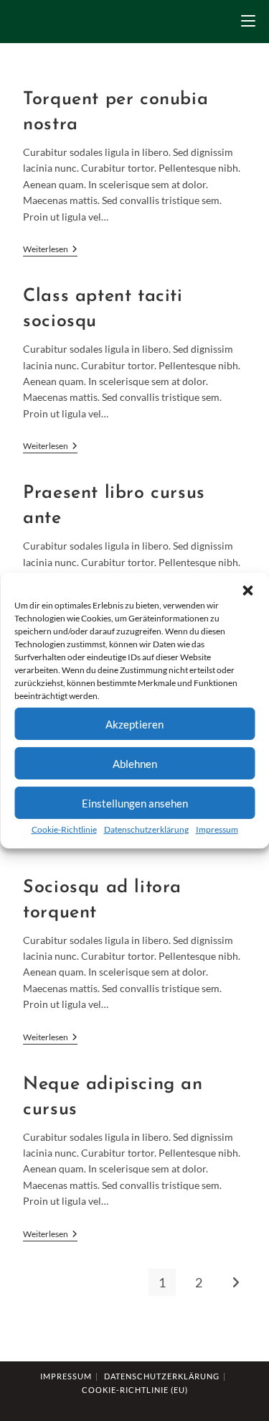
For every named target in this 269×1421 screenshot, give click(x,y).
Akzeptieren (134, 723)
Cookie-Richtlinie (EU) (135, 1389)
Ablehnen (135, 762)
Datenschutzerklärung (146, 829)
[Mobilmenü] (248, 21)
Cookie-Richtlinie (64, 829)
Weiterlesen (50, 250)
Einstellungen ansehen (135, 802)
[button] (247, 590)
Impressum (217, 829)
